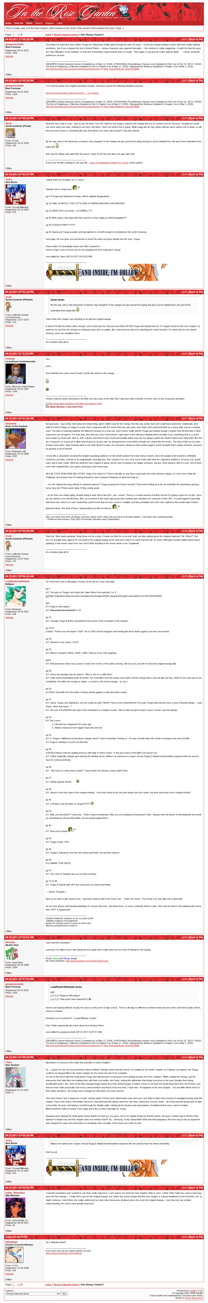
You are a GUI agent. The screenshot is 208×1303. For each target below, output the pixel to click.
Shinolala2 (11, 1242)
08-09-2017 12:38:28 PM (19, 39)
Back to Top (196, 39)
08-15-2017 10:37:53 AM (19, 979)
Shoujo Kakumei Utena (66, 34)
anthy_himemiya (15, 1192)
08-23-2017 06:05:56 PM (19, 1187)
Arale (8, 297)
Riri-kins (10, 942)
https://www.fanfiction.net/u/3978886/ (122, 69)
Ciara (8, 1062)
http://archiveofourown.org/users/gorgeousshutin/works (73, 69)
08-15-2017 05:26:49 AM (19, 531)
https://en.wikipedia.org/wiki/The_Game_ (110, 162)
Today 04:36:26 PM (16, 1237)
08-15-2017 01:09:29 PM (19, 1057)
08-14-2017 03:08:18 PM (19, 118)
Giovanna (10, 423)
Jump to (9, 1290)
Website (9, 56)
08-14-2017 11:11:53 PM (19, 353)
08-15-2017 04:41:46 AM (19, 418)
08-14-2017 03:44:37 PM (19, 174)
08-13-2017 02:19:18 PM (19, 80)
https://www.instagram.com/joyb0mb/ (64, 1253)
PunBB (192, 1290)
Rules (29, 23)
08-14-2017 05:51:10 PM (19, 292)
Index (8, 23)
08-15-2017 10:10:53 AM (19, 937)
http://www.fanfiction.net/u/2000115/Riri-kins (87, 961)
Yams (8, 179)
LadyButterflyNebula (17, 581)
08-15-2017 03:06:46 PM (19, 1135)
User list (18, 23)
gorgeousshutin (14, 44)
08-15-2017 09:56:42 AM (19, 576)
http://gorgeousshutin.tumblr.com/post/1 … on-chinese (72, 93)
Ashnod (9, 358)
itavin (8, 123)
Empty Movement (194, 1298)
